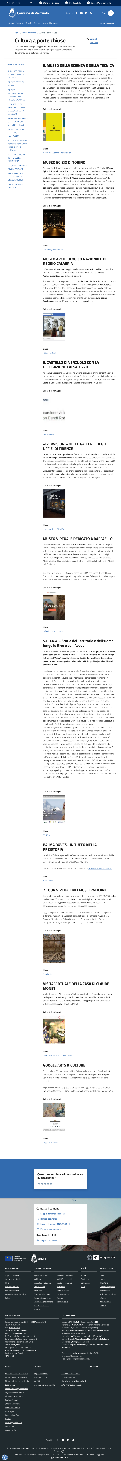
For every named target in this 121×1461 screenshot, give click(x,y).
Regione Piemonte (13, 3)
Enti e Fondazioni (12, 1290)
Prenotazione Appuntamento (16, 1388)
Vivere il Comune (29, 32)
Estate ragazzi (86, 1279)
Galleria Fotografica (107, 1286)
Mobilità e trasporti (64, 1279)
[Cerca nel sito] (111, 13)
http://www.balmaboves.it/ (100, 868)
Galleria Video (105, 1290)
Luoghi (102, 1279)
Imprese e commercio (65, 1275)
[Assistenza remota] (62, 1451)
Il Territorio (104, 1282)
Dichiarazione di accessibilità (16, 1377)
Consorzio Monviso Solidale (44, 1384)
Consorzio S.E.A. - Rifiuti (70, 1373)
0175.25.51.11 (14, 1324)
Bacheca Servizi (11, 1400)
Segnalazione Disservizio (14, 1392)
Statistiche (9, 1426)
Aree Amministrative (13, 1279)
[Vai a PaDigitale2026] (101, 1257)
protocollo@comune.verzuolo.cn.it (23, 1338)
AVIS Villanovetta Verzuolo (71, 1384)
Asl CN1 (37, 1381)
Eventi (102, 1275)
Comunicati (85, 1282)
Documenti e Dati (12, 1286)
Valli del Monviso (68, 1377)
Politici (7, 1298)
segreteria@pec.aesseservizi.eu (78, 1358)
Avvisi (83, 1286)
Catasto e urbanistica (42, 1294)
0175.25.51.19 (14, 1327)
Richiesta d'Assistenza (14, 1396)
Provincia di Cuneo (41, 1377)
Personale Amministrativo (15, 1294)
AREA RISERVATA (60, 1457)
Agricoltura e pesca (41, 1275)
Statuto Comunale (12, 1403)
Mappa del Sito (11, 1430)
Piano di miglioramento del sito (17, 1381)
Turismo (60, 1298)
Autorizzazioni (39, 1290)
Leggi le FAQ (10, 1384)
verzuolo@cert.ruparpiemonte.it (22, 1336)
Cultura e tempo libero (42, 1298)
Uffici (7, 1282)
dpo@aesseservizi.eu (75, 1356)
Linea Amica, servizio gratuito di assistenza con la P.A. (82, 1381)
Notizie (83, 1275)
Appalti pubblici (39, 1286)
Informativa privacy (12, 1407)
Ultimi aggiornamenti (13, 1422)
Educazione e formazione (43, 1301)
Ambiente (37, 1279)
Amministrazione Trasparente (16, 1373)
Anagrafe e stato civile (42, 1282)
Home (17, 32)
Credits (8, 1418)
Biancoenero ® (70, 1454)
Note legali (9, 1411)
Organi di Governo (12, 1275)
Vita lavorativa (62, 1301)
